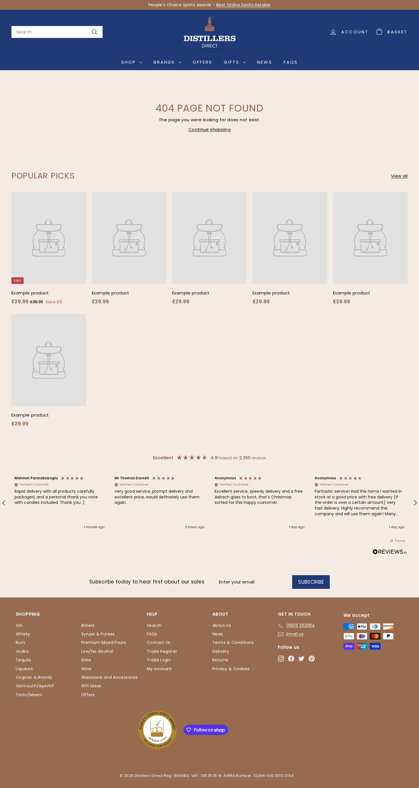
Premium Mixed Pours (103, 642)
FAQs (291, 62)
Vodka (22, 651)
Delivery (220, 651)
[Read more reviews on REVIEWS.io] (390, 552)
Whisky (23, 634)
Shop (129, 62)
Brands (165, 62)
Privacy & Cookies (230, 669)
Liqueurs (24, 669)
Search (154, 625)
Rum (20, 642)
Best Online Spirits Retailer (243, 5)
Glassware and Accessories (109, 677)
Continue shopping (209, 129)
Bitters (88, 625)
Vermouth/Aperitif (35, 686)
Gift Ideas (91, 686)
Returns (220, 660)
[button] (59, 503)
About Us (221, 625)
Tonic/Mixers (29, 695)
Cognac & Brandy (34, 677)
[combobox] (57, 32)
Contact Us (158, 642)
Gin (19, 625)
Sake (86, 660)
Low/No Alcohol (97, 651)
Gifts (232, 62)
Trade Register (162, 651)
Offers (202, 62)
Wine (86, 669)
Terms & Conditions (233, 642)
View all (399, 176)
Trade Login (159, 660)
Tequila (23, 660)
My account (159, 669)
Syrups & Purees (98, 634)
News (264, 62)
